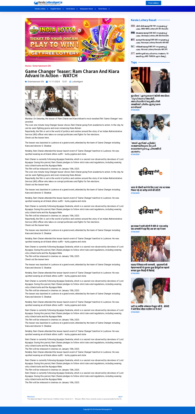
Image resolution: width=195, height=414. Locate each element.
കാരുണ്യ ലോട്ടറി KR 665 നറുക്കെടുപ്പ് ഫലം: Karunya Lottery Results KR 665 (152, 41)
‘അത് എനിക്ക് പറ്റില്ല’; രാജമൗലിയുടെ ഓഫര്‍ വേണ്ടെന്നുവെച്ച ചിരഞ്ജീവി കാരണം (146, 147)
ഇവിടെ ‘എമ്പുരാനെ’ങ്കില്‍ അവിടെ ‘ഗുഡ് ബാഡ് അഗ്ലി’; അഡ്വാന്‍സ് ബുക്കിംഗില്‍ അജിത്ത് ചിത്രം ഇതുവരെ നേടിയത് (150, 101)
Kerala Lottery (40, 9)
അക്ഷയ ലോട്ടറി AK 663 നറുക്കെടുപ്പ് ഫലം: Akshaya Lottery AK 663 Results (152, 34)
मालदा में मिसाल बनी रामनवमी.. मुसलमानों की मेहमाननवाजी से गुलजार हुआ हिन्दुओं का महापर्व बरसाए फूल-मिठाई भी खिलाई (150, 267)
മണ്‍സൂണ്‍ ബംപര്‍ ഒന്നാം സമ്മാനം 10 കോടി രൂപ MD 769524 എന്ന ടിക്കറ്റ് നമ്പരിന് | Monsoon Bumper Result (152, 55)
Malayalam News (86, 9)
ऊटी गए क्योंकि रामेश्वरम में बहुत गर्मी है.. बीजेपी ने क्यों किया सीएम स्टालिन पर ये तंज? (150, 308)
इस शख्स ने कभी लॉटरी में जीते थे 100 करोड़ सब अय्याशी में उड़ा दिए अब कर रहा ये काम (149, 227)
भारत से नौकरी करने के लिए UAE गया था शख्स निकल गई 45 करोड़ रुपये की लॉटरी (150, 189)
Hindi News (70, 9)
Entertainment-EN (42, 66)
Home (28, 66)
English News (56, 9)
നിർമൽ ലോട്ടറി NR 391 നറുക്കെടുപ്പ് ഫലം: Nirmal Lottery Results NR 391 (152, 48)
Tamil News (102, 9)
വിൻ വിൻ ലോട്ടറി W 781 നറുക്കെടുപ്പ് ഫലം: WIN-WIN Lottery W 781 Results (152, 27)
